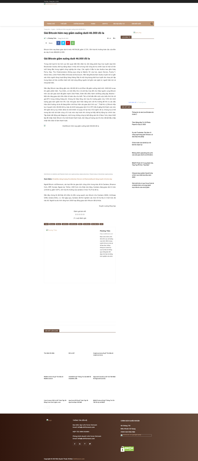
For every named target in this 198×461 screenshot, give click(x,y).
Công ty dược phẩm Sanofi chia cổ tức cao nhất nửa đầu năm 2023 (142, 175)
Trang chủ (47, 29)
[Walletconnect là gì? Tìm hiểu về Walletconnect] (55, 366)
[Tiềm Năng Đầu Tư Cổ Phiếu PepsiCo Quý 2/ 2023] (126, 124)
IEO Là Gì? (72, 353)
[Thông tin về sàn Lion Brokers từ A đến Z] (126, 114)
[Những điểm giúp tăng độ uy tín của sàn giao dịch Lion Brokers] (126, 155)
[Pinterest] (68, 43)
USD (101, 224)
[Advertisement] (80, 302)
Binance (52, 224)
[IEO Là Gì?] (80, 343)
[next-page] (48, 407)
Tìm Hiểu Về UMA (49, 353)
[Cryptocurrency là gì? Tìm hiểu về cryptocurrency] (104, 343)
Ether (80, 224)
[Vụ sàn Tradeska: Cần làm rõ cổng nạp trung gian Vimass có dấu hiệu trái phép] (126, 135)
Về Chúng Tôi (125, 426)
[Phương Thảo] (45, 38)
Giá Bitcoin (87, 224)
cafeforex (65, 224)
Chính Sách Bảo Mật (128, 432)
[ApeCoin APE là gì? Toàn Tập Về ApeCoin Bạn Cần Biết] (80, 390)
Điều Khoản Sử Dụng (128, 429)
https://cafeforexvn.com (106, 234)
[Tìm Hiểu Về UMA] (55, 343)
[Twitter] (63, 43)
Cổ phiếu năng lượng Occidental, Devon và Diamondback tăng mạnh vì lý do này (82, 179)
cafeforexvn (73, 224)
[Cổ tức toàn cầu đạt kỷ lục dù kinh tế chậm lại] (126, 145)
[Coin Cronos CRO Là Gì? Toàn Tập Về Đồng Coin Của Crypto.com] (55, 390)
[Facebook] (58, 43)
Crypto (53, 29)
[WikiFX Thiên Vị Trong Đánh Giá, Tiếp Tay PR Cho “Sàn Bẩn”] (126, 165)
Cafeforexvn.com (78, 459)
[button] (151, 23)
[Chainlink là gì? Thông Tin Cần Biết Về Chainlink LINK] (80, 366)
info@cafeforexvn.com (86, 427)
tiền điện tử (95, 224)
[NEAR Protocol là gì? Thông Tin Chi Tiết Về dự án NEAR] (104, 390)
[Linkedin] (80, 444)
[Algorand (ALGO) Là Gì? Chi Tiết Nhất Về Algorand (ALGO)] (104, 366)
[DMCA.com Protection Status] (127, 451)
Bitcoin (58, 224)
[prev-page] (45, 407)
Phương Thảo (52, 38)
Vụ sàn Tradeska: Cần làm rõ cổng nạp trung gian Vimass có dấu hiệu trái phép (142, 134)
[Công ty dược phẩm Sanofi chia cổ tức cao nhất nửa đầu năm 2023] (126, 175)
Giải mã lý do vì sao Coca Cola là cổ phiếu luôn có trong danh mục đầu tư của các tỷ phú (143, 185)
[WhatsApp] (73, 43)
